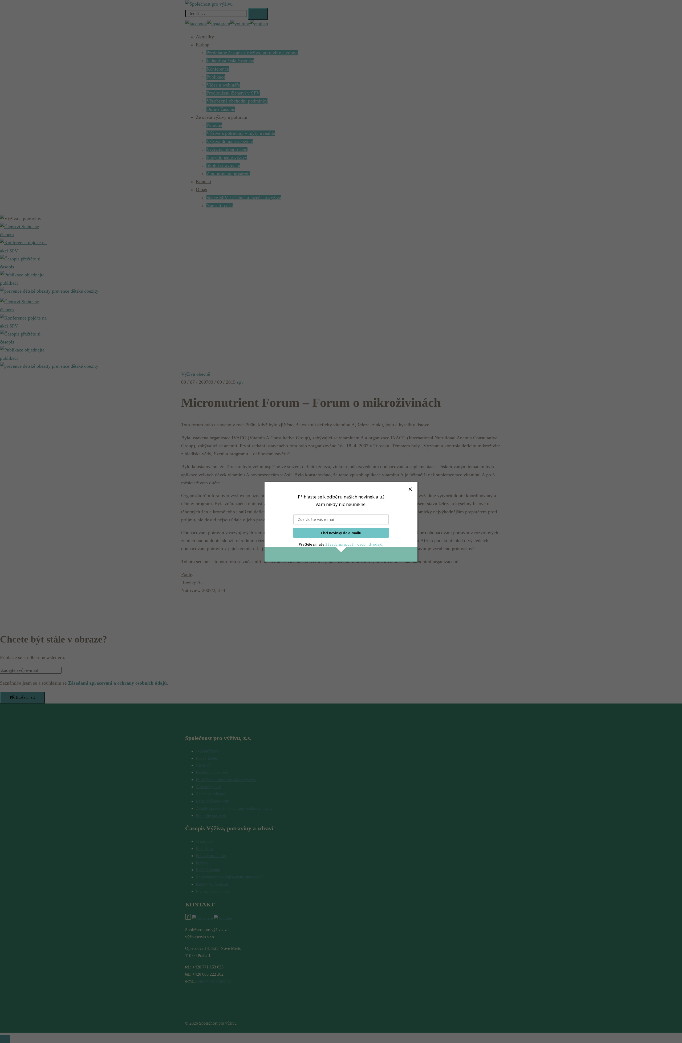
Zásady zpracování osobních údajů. (354, 544)
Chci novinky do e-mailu (341, 532)
